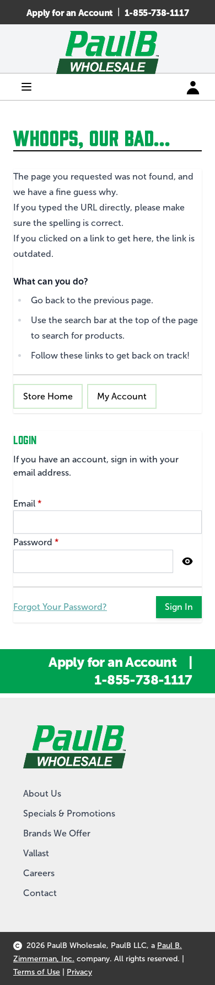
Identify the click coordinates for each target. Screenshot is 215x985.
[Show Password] (187, 561)
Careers (39, 873)
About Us (42, 793)
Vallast (36, 853)
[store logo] (107, 52)
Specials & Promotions (69, 813)
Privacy (79, 972)
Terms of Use (36, 972)
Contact (40, 893)
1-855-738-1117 (157, 13)
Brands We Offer (56, 833)
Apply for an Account (69, 13)
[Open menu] (26, 86)
